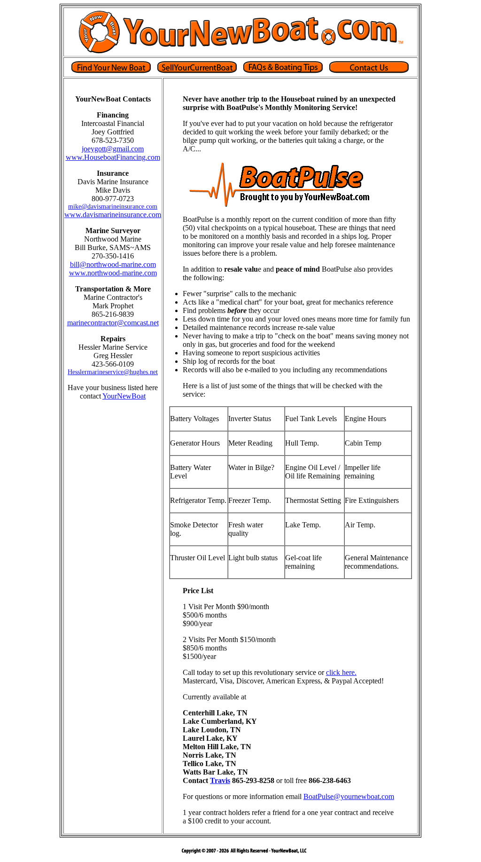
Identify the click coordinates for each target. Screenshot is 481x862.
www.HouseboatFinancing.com (113, 157)
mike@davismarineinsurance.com (112, 206)
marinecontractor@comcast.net (113, 323)
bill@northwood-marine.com (113, 264)
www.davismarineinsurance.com (112, 215)
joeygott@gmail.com (113, 149)
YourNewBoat (124, 396)
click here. (341, 672)
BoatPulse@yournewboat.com (348, 796)
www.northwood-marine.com (113, 273)
